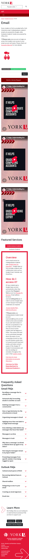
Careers (3, 555)
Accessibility (4, 554)
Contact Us (11, 521)
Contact (3, 545)
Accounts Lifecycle (6, 45)
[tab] (14, 246)
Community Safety (5, 551)
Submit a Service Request (13, 80)
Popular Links (11, 7)
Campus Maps (4, 548)
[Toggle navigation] (3, 15)
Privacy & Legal (4, 552)
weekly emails (17, 354)
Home (2, 18)
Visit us (19, 521)
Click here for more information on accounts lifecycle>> (13, 359)
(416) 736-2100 (5, 546)
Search (25, 74)
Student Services (9, 18)
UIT (2, 11)
